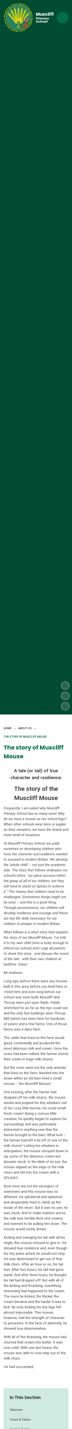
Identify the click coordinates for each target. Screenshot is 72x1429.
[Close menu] (62, 17)
